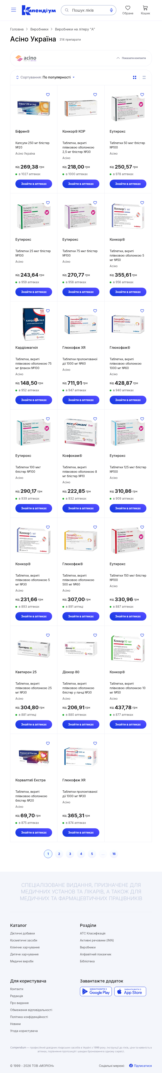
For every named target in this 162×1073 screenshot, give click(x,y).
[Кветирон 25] (33, 648)
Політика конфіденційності (29, 1017)
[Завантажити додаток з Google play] (96, 991)
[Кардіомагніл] (33, 324)
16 (114, 854)
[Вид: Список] (144, 77)
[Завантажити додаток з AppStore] (130, 991)
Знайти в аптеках (34, 183)
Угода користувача (24, 1031)
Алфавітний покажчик (95, 954)
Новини (15, 1024)
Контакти (16, 989)
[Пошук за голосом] (111, 10)
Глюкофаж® (120, 347)
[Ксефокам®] (80, 432)
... (103, 854)
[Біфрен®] (33, 108)
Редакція (16, 996)
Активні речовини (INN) (97, 940)
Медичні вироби (21, 961)
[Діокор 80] (80, 648)
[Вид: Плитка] (134, 77)
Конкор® (117, 239)
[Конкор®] (128, 216)
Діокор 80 (70, 672)
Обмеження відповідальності (31, 1010)
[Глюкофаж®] (128, 324)
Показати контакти (134, 58)
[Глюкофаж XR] (80, 324)
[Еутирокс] (128, 108)
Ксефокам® (72, 455)
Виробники (88, 947)
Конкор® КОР (73, 131)
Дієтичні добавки (22, 933)
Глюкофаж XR (73, 347)
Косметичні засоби (23, 940)
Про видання (19, 1003)
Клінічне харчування (25, 947)
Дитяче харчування (24, 954)
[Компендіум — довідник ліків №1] (39, 10)
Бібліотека (87, 961)
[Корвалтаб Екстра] (33, 757)
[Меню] (13, 10)
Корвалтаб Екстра (30, 780)
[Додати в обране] (48, 94)
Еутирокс (118, 131)
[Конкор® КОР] (80, 108)
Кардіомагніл (26, 347)
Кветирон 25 (26, 672)
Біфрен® (22, 131)
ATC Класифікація (92, 933)
